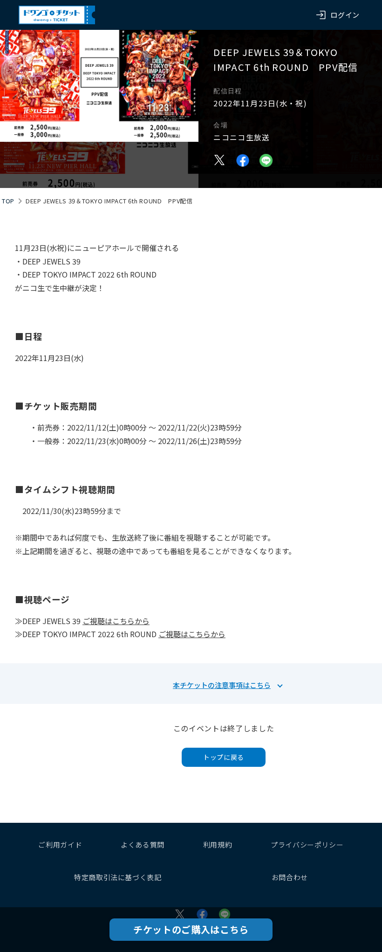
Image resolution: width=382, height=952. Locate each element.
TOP (8, 200)
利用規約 (217, 844)
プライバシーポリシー (307, 844)
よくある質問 (142, 844)
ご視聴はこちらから (116, 620)
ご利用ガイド (60, 844)
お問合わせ (290, 877)
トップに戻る (223, 757)
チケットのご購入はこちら (191, 929)
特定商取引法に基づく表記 (118, 877)
